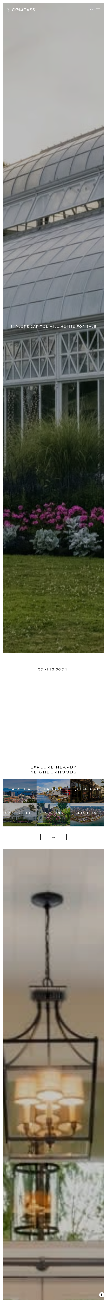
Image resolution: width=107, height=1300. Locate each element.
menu (91, 10)
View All (53, 837)
